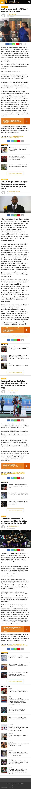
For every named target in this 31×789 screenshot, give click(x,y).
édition (3, 645)
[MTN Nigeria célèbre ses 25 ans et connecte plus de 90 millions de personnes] (4, 150)
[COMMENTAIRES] (24, 43)
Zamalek (25, 645)
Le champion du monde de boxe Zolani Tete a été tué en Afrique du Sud (18, 486)
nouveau (9, 337)
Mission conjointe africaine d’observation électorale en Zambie (18, 665)
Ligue (14, 645)
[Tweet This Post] (10, 43)
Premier (14, 337)
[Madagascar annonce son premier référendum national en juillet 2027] (4, 366)
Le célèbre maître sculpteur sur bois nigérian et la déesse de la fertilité (19, 165)
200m (13, 472)
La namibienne (15, 473)
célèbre (14, 136)
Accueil (8, 783)
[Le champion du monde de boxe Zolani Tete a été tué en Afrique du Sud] (4, 487)
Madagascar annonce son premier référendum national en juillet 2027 (18, 364)
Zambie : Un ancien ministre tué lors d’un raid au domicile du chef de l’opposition (19, 348)
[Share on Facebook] (7, 43)
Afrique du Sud (20, 472)
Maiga (27, 335)
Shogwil (24, 337)
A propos (14, 783)
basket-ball (21, 644)
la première (9, 645)
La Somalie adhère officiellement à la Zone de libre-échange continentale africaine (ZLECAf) (18, 674)
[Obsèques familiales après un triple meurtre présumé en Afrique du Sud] (4, 495)
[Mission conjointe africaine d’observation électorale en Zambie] (4, 667)
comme (19, 335)
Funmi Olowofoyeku (13, 390)
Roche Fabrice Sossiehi (14, 191)
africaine (15, 644)
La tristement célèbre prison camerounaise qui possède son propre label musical (17, 158)
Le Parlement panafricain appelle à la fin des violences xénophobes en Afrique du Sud (18, 503)
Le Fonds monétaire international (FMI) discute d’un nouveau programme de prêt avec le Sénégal (19, 357)
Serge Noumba (12, 14)
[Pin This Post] (17, 43)
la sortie (10, 137)
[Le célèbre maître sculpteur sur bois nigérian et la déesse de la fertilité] (4, 167)
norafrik (16, 137)
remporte (4, 474)
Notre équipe (21, 783)
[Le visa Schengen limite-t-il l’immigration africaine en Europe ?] (4, 658)
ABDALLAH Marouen (14, 526)
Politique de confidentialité (16, 785)
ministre (3, 337)
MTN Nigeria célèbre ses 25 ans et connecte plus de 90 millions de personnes (18, 149)
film (18, 136)
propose (19, 337)
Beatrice (3, 473)
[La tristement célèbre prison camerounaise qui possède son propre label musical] (4, 159)
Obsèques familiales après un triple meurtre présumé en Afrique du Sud (18, 493)
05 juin (14, 335)
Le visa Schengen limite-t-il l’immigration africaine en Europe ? (18, 656)
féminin (9, 473)
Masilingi (22, 473)
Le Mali (23, 335)
